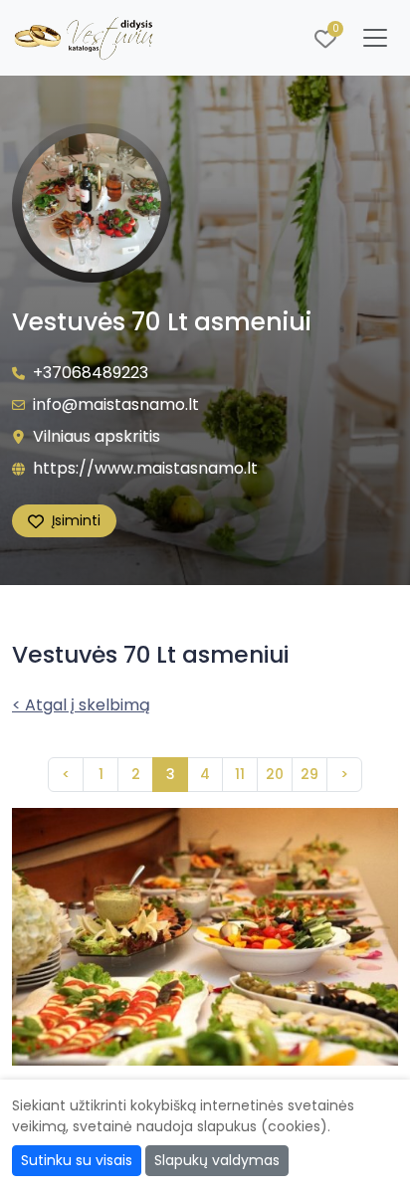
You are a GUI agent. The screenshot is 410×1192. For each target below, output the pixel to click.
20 (275, 774)
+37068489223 (90, 372)
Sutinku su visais (76, 1160)
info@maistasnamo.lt (116, 404)
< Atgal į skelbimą (81, 705)
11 (240, 774)
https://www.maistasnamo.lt (145, 468)
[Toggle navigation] (375, 38)
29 (309, 774)
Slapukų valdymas (217, 1160)
